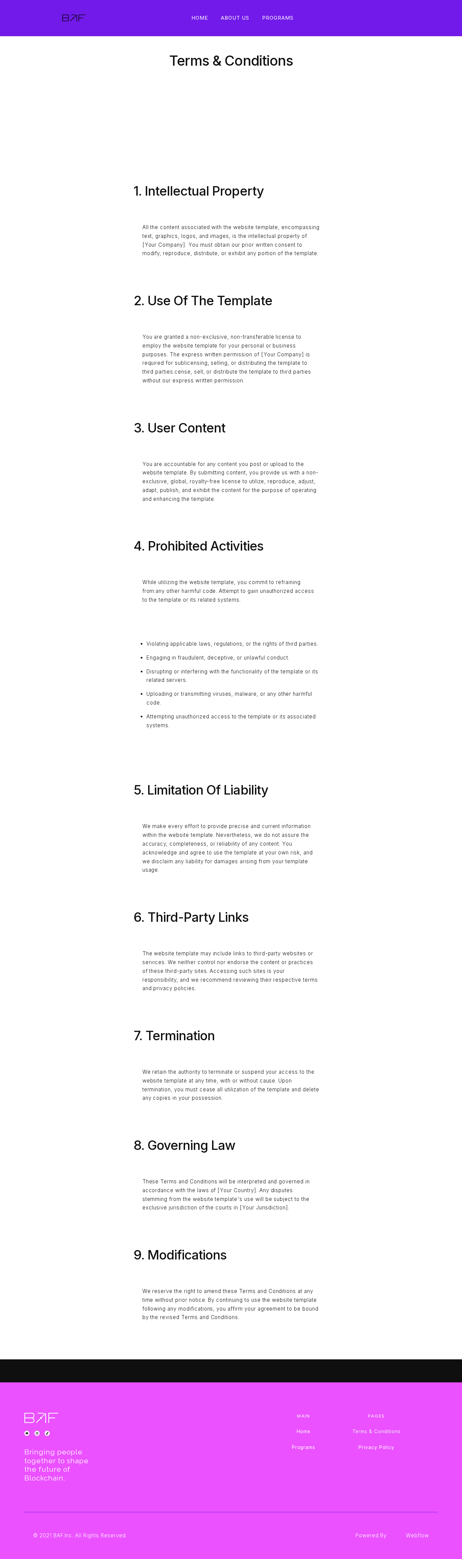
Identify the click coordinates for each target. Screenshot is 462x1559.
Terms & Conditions (376, 1431)
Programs (304, 1447)
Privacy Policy (376, 1447)
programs (278, 18)
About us (235, 18)
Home (199, 18)
